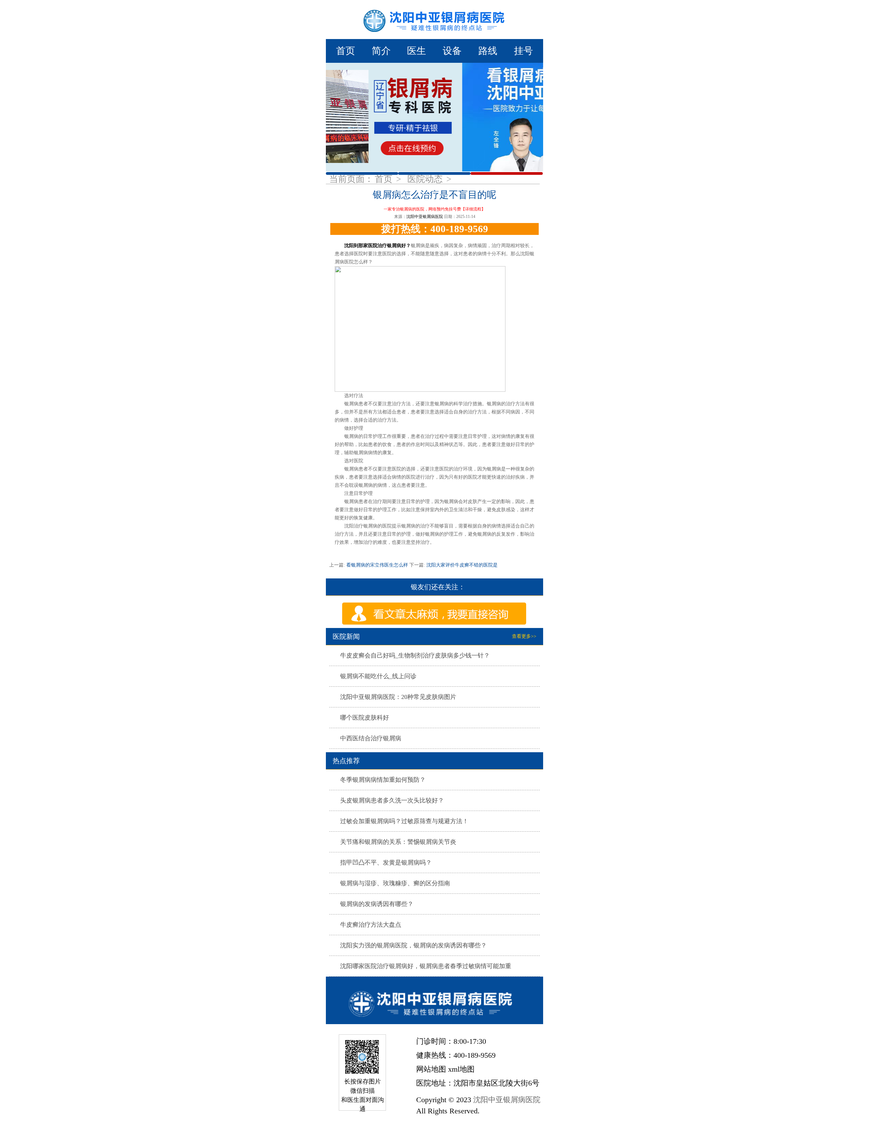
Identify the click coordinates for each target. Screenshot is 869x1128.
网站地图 (431, 1069)
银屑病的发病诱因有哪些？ (376, 904)
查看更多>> (524, 636)
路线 (487, 50)
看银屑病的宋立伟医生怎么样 (377, 565)
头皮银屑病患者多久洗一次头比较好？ (392, 800)
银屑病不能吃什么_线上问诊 (378, 676)
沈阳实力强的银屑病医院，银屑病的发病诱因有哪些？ (413, 945)
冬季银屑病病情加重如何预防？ (383, 779)
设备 (452, 50)
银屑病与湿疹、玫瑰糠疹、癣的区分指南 (395, 883)
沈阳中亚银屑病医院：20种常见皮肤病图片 (398, 697)
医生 (416, 50)
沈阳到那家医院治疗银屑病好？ (377, 245)
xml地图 (461, 1069)
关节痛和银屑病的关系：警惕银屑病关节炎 (398, 841)
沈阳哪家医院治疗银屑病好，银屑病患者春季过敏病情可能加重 (425, 966)
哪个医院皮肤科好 (364, 717)
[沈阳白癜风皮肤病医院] (434, 1000)
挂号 (523, 50)
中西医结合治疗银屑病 (370, 738)
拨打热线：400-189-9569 (434, 228)
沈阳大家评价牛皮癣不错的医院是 (461, 565)
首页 (345, 50)
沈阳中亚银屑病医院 (424, 216)
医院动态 (426, 179)
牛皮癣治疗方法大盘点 (370, 924)
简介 (381, 50)
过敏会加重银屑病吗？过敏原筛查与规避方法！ (404, 821)
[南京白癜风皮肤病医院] (434, 19)
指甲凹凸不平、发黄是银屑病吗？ (386, 862)
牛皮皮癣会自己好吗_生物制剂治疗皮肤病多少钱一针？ (415, 655)
